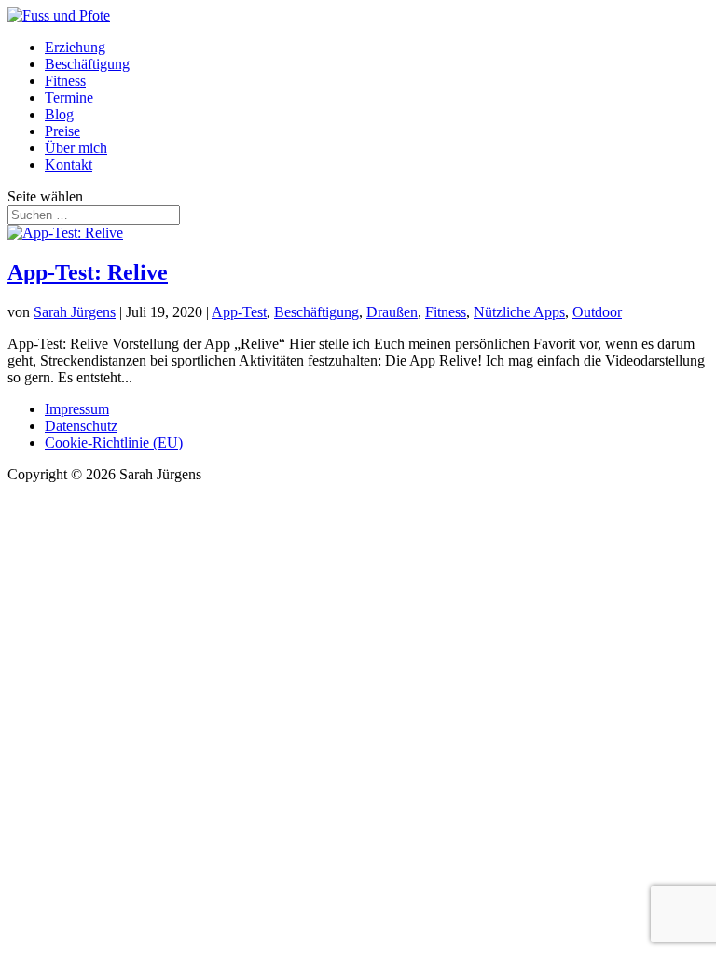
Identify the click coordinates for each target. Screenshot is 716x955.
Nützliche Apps (519, 312)
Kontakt (68, 165)
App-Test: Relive (87, 272)
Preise (62, 131)
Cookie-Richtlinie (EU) (114, 442)
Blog (59, 114)
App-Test (239, 312)
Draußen (392, 312)
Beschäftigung (87, 64)
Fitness (65, 81)
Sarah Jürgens (75, 312)
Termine (69, 97)
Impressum (77, 409)
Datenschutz (81, 426)
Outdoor (597, 312)
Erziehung (75, 47)
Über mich (76, 148)
